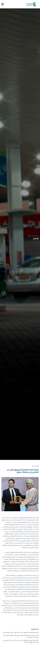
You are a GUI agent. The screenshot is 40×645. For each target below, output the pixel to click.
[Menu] (2, 4)
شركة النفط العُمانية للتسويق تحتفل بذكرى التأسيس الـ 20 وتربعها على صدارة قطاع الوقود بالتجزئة (21, 641)
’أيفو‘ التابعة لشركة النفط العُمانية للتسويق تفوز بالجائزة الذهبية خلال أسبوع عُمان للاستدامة (21, 636)
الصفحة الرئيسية (35, 236)
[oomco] (31, 4)
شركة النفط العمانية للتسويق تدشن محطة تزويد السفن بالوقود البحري (20, 632)
